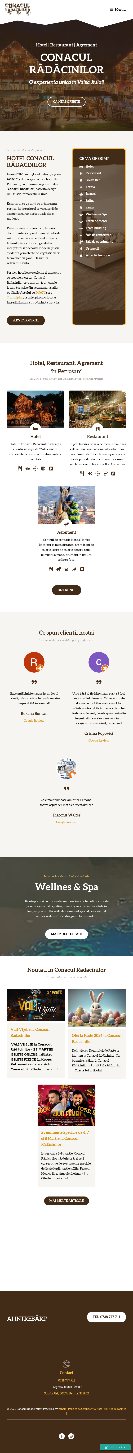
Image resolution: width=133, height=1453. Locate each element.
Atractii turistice (98, 255)
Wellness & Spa (96, 214)
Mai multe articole (66, 1201)
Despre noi (67, 590)
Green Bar (93, 180)
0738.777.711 (66, 1380)
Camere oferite (66, 101)
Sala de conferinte (98, 235)
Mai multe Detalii (66, 934)
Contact (66, 1373)
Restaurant (93, 173)
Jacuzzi (91, 194)
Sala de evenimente (99, 241)
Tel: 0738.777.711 (106, 1317)
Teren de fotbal (96, 221)
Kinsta (62, 1409)
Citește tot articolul (44, 1069)
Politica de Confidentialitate (85, 1409)
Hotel (90, 166)
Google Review (34, 720)
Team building (96, 228)
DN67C (41, 292)
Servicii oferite (26, 320)
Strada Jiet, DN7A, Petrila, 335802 (66, 1393)
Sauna (90, 207)
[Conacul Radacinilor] (18, 9)
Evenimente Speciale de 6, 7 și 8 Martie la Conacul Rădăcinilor (65, 1139)
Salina (90, 200)
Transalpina (15, 297)
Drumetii (92, 248)
